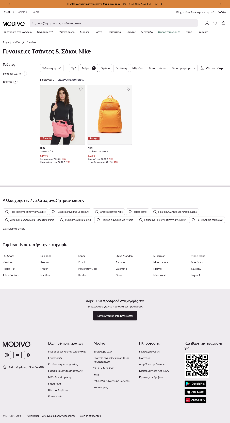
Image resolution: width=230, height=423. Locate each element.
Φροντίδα (145, 357)
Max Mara (197, 262)
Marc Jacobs (160, 262)
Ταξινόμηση (49, 68)
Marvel (157, 268)
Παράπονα (54, 383)
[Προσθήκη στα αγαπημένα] (81, 89)
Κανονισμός (114, 387)
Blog (180, 12)
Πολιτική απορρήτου (89, 415)
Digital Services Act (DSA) (154, 370)
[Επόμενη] (221, 4)
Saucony (196, 268)
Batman (120, 262)
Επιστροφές (55, 357)
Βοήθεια (222, 12)
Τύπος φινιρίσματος (183, 68)
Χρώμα (105, 68)
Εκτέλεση (121, 68)
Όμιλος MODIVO (115, 368)
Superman (159, 255)
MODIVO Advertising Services (115, 380)
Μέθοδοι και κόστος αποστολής (67, 351)
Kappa (82, 255)
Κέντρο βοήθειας (58, 389)
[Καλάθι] (223, 23)
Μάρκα (88, 68)
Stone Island (198, 255)
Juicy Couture (11, 275)
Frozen (44, 268)
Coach (82, 262)
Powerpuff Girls (87, 268)
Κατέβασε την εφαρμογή (201, 12)
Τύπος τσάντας (157, 68)
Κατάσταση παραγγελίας (63, 364)
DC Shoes (8, 255)
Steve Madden (124, 255)
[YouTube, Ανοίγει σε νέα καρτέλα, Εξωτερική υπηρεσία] (17, 355)
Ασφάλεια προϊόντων (152, 364)
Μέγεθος (137, 68)
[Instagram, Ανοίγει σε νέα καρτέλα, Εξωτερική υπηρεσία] (7, 355)
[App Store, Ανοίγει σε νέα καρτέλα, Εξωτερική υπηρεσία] (195, 392)
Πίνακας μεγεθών (149, 351)
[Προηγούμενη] (9, 4)
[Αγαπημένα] (215, 23)
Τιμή (73, 68)
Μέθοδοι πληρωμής (60, 377)
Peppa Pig (8, 268)
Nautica (45, 275)
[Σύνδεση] (207, 23)
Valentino (121, 268)
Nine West (159, 275)
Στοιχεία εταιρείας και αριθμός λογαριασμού (111, 359)
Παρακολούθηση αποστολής (65, 370)
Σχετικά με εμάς (103, 351)
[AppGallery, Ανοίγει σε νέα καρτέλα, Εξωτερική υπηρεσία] (195, 400)
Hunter (82, 275)
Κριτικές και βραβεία (151, 377)
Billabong (45, 255)
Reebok (44, 262)
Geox (119, 275)
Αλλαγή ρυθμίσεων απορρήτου (58, 415)
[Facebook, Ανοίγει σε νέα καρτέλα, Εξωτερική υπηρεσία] (28, 355)
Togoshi (195, 275)
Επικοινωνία (55, 396)
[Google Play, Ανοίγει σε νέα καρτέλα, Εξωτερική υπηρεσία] (195, 383)
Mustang (8, 262)
